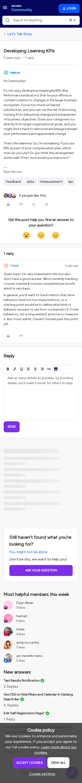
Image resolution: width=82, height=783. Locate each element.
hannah (21, 616)
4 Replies (11, 705)
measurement (51, 181)
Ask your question (41, 570)
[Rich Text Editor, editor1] (41, 396)
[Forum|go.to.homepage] (21, 8)
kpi (71, 181)
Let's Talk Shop (19, 34)
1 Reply (9, 719)
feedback (13, 181)
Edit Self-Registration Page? (24, 713)
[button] (5, 9)
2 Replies (11, 686)
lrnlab (20, 629)
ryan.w (15, 72)
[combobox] (41, 20)
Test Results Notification (22, 680)
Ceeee (14, 266)
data (30, 181)
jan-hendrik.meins (29, 656)
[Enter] (7, 20)
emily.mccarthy (27, 643)
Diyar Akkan (24, 603)
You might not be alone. (28, 552)
